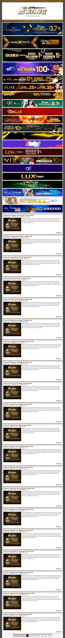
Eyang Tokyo (25, 384)
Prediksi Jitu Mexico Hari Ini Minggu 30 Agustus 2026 (17, 299)
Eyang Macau (25, 363)
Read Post (58, 232)
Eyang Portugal (26, 237)
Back (23, 635)
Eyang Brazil (23, 426)
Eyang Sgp (23, 510)
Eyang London (23, 405)
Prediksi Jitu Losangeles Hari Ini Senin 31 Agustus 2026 (18, 215)
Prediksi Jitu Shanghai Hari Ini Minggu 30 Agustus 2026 (18, 572)
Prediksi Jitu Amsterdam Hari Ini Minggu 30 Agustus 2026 (19, 488)
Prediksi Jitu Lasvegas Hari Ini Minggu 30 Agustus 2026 (18, 446)
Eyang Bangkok (24, 531)
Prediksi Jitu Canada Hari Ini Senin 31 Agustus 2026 (17, 257)
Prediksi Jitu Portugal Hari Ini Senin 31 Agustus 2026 (17, 236)
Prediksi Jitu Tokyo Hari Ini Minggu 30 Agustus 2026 (17, 383)
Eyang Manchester (24, 594)
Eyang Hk (24, 342)
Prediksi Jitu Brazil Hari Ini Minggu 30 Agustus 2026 (17, 425)
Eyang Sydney (23, 615)
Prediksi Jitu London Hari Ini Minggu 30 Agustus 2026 (17, 404)
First (16, 635)
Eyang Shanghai (24, 573)
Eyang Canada (26, 258)
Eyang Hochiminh (24, 552)
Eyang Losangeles (26, 216)
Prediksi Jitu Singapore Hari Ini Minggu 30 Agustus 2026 (18, 509)
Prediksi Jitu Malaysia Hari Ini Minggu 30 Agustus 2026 (18, 467)
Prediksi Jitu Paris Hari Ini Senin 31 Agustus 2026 (16, 278)
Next (42, 635)
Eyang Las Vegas (24, 447)
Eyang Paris (25, 279)
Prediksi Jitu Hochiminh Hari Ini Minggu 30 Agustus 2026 (18, 551)
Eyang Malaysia (24, 468)
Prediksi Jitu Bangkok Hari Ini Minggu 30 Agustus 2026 (18, 530)
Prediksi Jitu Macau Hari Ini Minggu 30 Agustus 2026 (17, 362)
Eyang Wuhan (25, 321)
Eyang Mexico (25, 300)
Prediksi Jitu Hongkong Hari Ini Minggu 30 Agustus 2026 (18, 341)
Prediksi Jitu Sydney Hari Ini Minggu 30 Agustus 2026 (17, 614)
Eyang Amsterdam (24, 489)
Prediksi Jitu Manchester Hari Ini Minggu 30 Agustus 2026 (19, 593)
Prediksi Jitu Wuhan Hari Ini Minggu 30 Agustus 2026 (17, 320)
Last (49, 635)
